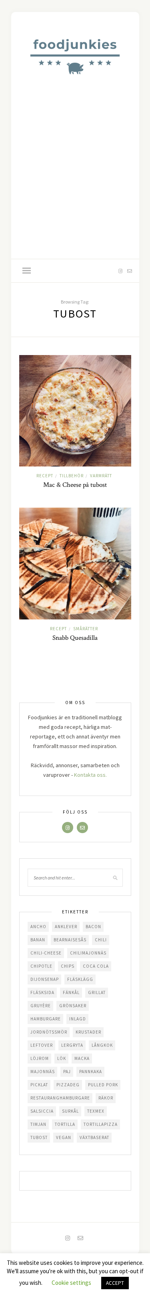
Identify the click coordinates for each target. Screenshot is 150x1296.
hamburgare (45, 1019)
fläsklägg (80, 979)
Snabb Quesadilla (75, 637)
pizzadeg (68, 1085)
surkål (70, 1111)
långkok (102, 1045)
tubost (39, 1137)
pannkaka (90, 1071)
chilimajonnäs (88, 953)
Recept (44, 475)
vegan (63, 1137)
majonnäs (42, 1071)
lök (61, 1058)
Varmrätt (101, 475)
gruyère (40, 1005)
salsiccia (42, 1111)
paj (67, 1071)
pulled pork (103, 1085)
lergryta (72, 1045)
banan (37, 940)
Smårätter (85, 628)
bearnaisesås (70, 940)
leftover (41, 1045)
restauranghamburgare (60, 1098)
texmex (95, 1111)
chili (101, 940)
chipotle (41, 966)
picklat (39, 1085)
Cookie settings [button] (71, 1282)
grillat (97, 992)
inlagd (77, 1019)
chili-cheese (46, 953)
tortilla (65, 1124)
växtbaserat (94, 1137)
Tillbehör (72, 475)
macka (82, 1058)
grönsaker (72, 1005)
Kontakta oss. (90, 774)
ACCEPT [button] (115, 1283)
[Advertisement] (75, 180)
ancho (38, 926)
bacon (93, 926)
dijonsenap (44, 979)
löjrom (39, 1058)
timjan (38, 1124)
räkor (105, 1098)
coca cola (96, 966)
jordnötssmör (48, 1032)
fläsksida (42, 992)
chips (67, 966)
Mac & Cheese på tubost (75, 484)
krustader (88, 1032)
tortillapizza (101, 1124)
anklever (66, 926)
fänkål (71, 992)
